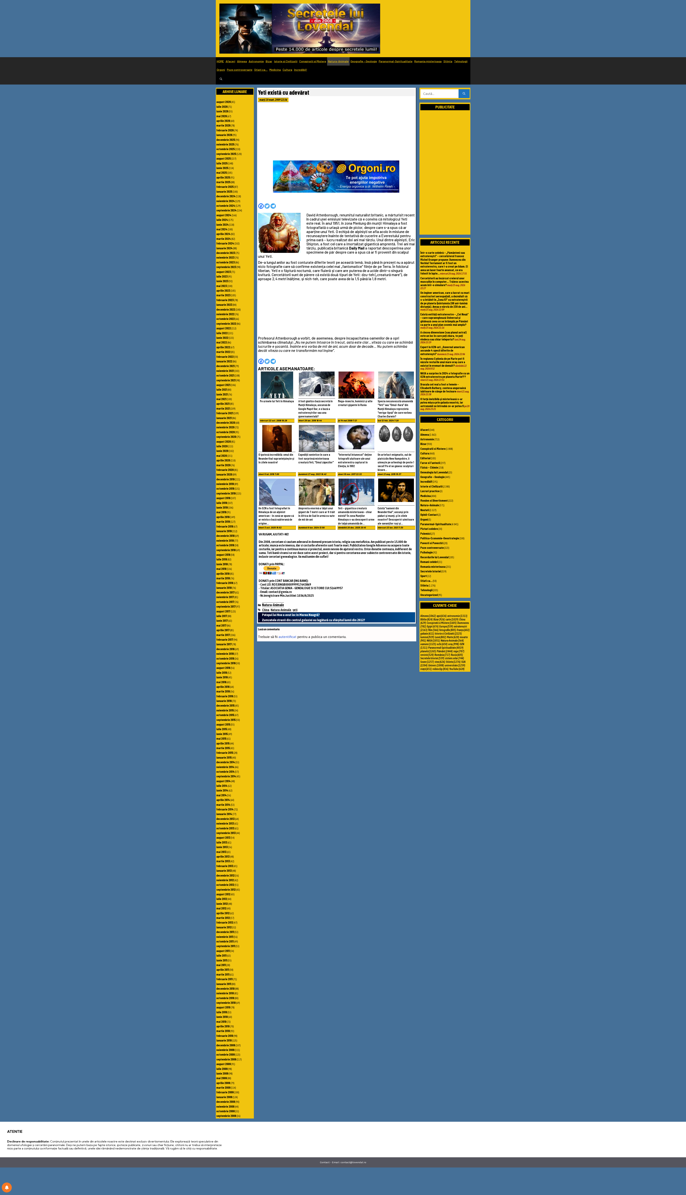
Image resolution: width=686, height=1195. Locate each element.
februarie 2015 (224, 752)
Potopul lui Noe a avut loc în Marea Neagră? (291, 615)
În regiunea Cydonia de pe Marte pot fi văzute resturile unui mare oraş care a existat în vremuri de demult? (442, 362)
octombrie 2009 (225, 1054)
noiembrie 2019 (225, 484)
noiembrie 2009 (225, 1049)
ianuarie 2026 (224, 135)
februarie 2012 (224, 922)
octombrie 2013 (225, 828)
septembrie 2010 (226, 1002)
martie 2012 (223, 917)
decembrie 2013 (225, 818)
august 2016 (223, 667)
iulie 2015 (221, 729)
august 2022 (223, 328)
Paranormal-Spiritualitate (395, 61)
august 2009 (223, 1064)
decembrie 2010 (225, 988)
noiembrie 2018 (225, 540)
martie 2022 (223, 351)
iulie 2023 (222, 276)
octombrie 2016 (225, 658)
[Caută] (464, 93)
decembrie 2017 (225, 592)
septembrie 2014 (226, 776)
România (442, 654)
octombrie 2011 (225, 941)
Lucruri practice (429, 491)
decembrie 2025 (225, 139)
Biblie (426, 619)
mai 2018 (221, 568)
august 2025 (223, 158)
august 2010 (223, 1007)
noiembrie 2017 (225, 597)
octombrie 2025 (225, 149)
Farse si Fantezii (430, 462)
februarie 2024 (225, 243)
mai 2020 (221, 455)
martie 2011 (222, 974)
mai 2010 (221, 1021)
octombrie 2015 (225, 715)
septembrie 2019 (226, 493)
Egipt (433, 626)
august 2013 (223, 837)
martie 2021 (223, 408)
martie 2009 (223, 1087)
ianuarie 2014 (224, 814)
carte (452, 619)
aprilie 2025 (223, 177)
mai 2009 (221, 1078)
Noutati (424, 510)
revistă (427, 654)
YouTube (456, 669)
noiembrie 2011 (224, 936)
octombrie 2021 (225, 375)
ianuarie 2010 (224, 1040)
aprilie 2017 (223, 630)
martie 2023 (223, 295)
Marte (453, 637)
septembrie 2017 (226, 606)
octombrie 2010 (225, 998)
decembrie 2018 (225, 535)
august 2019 (223, 498)
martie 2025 (223, 182)
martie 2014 (223, 804)
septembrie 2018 (226, 550)
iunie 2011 (221, 960)
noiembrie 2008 (225, 1106)
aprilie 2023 (223, 290)
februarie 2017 (224, 639)
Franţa (463, 630)
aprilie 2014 (223, 799)
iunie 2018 (222, 564)
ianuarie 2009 (224, 1097)
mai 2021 (221, 399)
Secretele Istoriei (430, 571)
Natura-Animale (338, 61)
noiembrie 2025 (225, 144)
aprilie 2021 (223, 403)
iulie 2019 (221, 502)
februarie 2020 (225, 469)
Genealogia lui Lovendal (434, 472)
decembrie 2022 (225, 309)
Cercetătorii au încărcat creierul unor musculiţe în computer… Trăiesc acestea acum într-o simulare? (444, 281)
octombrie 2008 (225, 1111)
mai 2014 (221, 795)
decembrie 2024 (225, 196)
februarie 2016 (224, 696)
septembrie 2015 (226, 719)
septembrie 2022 (226, 323)
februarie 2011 (224, 979)
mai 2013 (221, 851)
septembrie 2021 (226, 380)
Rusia (457, 654)
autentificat (287, 637)
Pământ (445, 651)
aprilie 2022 (223, 347)
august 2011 (223, 950)
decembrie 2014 (225, 762)
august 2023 (223, 271)
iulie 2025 (222, 163)
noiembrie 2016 (225, 653)
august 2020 (223, 441)
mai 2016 (221, 682)
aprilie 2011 (222, 969)
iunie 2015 (222, 734)
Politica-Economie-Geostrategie (439, 538)
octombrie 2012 (225, 884)
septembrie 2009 (226, 1059)
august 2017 (223, 611)
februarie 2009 (225, 1092)
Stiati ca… (261, 69)
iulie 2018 (221, 559)
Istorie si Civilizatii (285, 61)
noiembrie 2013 (225, 823)
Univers (436, 665)
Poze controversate (239, 69)
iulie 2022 (222, 333)
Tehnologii (461, 61)
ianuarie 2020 (224, 474)
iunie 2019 (222, 507)
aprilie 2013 (223, 856)
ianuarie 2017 (224, 644)
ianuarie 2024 (224, 248)
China (265, 610)
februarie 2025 (225, 186)
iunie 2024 (222, 224)
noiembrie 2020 (225, 427)
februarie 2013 (224, 866)
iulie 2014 (221, 785)
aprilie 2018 (223, 573)
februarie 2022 (225, 356)
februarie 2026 (225, 130)
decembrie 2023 (225, 252)
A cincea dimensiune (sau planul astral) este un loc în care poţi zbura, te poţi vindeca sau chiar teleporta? (443, 335)
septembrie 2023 (226, 267)
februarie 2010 (224, 1035)
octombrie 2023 (225, 262)
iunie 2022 (222, 337)
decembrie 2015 (225, 705)
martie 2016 (223, 691)
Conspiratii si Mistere (312, 61)
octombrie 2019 (225, 488)
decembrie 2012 (225, 875)
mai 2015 (221, 738)
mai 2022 (221, 342)
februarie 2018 (224, 583)
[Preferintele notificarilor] (7, 1187)
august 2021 (223, 385)
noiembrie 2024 (225, 201)
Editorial (425, 458)
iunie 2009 (222, 1073)
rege (458, 651)
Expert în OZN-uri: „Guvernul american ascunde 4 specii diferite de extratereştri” (442, 350)
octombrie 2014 (225, 771)
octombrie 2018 (225, 545)
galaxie (427, 633)
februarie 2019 (224, 526)
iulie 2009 (222, 1068)
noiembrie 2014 (225, 767)
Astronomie (256, 61)
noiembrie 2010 (225, 993)
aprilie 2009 (223, 1083)
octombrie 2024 (225, 205)
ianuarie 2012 (224, 927)
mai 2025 (221, 172)
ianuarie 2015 (224, 757)
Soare (427, 661)
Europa (446, 626)
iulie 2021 (221, 389)
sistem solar (454, 658)
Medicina (275, 69)
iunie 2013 (222, 847)
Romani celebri (429, 561)
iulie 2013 (221, 842)
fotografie (447, 630)
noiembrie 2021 (225, 370)
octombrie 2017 (225, 601)
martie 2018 (223, 578)
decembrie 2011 (225, 932)
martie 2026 (223, 125)
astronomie (457, 615)
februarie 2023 (225, 300)
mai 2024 (221, 229)
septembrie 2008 (226, 1115)
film (433, 630)
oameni (428, 644)
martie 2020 (223, 465)
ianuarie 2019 (224, 531)
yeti (295, 610)
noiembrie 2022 (225, 314)
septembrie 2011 (225, 946)
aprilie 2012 (223, 913)
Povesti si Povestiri (431, 543)
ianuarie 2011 (223, 984)
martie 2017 (223, 635)
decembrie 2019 (225, 479)
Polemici (425, 533)
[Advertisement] (336, 132)
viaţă (426, 669)
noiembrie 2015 (225, 710)
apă (442, 615)
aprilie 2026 (223, 120)
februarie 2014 (224, 809)
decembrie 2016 (225, 649)
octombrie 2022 (225, 318)
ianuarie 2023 (224, 304)
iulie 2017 (221, 616)
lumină (427, 637)
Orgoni (221, 69)
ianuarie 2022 (224, 361)
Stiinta (447, 61)
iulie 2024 (222, 219)
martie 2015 (223, 748)
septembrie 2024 (226, 210)
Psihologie (426, 552)
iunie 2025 (222, 168)
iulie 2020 (222, 446)
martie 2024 (223, 238)
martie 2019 (223, 521)
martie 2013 (223, 861)
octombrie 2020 (225, 432)
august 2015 (223, 724)
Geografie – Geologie (364, 61)
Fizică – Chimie (429, 467)
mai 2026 (221, 116)
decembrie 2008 (225, 1101)
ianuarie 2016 (224, 700)
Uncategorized (429, 595)
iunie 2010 (222, 1016)
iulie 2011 (221, 955)
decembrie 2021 (225, 366)
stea (440, 661)
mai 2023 (221, 286)
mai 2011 (221, 965)
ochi (442, 644)
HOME (220, 61)
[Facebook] (261, 206)
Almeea (242, 61)
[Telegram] (273, 206)
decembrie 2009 (225, 1045)
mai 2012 (221, 908)
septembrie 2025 (226, 153)
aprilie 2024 (223, 234)
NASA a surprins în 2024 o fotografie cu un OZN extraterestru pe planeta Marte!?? (444, 374)
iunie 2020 (222, 450)
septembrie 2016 (226, 663)
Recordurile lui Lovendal (434, 557)
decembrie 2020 (225, 422)
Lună (440, 637)
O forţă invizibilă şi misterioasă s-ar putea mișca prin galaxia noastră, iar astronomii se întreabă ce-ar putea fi (442, 402)
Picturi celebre (429, 528)
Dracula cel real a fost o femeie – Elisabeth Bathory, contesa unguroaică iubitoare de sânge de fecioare (443, 387)
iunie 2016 (222, 677)
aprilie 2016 (223, 686)
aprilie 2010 (223, 1026)
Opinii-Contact (429, 514)
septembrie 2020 (226, 436)
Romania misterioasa (428, 61)
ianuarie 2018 (224, 587)
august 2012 (223, 894)
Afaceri (230, 61)
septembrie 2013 (226, 833)
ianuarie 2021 (224, 418)
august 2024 (223, 215)
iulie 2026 (222, 106)
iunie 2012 (222, 903)
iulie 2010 (221, 1012)
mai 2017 (221, 625)
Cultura (287, 69)
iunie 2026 (222, 111)
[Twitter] (267, 206)
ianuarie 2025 (224, 191)
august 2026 (223, 101)
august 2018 (223, 554)
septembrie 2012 (226, 889)
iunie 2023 (222, 281)
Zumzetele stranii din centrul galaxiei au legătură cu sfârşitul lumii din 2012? (313, 620)
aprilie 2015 (223, 743)
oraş (453, 644)
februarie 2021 (224, 413)
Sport (423, 576)
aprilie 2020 (223, 460)
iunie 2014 (222, 790)
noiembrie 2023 (225, 257)
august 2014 (223, 781)
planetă (428, 651)
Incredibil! (300, 69)
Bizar (269, 61)
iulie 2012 (221, 898)
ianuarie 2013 (224, 870)
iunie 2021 (222, 394)
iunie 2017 (222, 620)
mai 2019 (221, 512)
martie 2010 (223, 1031)
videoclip (441, 669)
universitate (455, 665)
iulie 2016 (221, 672)
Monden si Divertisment (434, 500)
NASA (433, 640)
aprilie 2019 (223, 517)
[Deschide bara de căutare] (221, 79)
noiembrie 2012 (225, 880)
